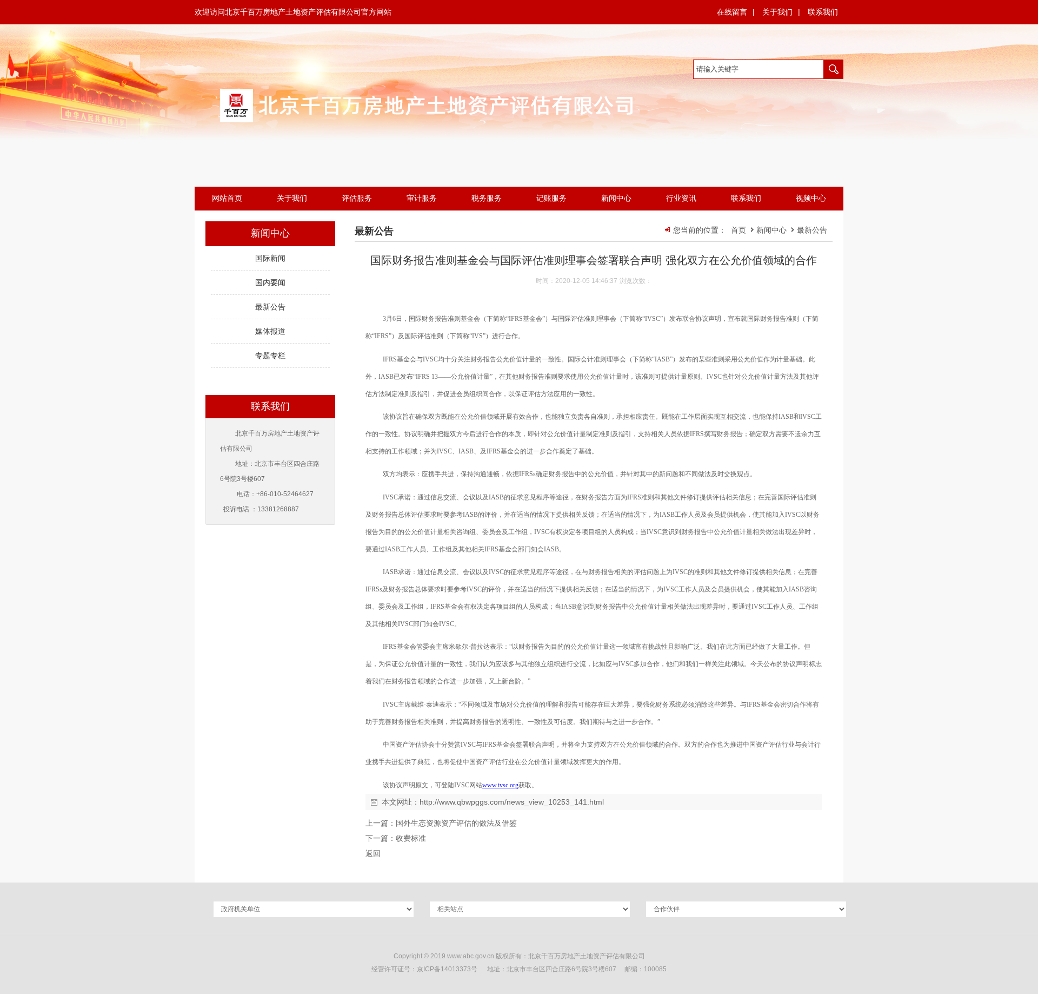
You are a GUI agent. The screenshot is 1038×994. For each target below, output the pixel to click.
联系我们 (823, 12)
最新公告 (812, 230)
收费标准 (411, 838)
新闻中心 (772, 230)
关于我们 (777, 12)
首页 (738, 230)
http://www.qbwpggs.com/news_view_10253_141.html (512, 802)
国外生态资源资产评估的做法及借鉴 (456, 823)
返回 (373, 853)
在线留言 (732, 12)
